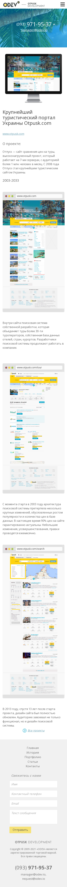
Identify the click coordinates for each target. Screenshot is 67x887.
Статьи (33, 762)
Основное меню (62, 4)
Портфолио (33, 757)
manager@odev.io (34, 30)
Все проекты (36, 730)
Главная (33, 748)
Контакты (33, 766)
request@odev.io (33, 879)
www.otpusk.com (13, 134)
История (32, 752)
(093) (33, 867)
